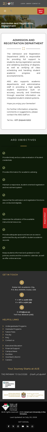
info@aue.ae (24, 312)
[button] (11, 11)
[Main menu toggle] (5, 11)
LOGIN (23, 3)
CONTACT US (36, 3)
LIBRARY (28, 3)
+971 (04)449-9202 (22, 120)
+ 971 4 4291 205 (24, 302)
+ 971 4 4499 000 (24, 300)
